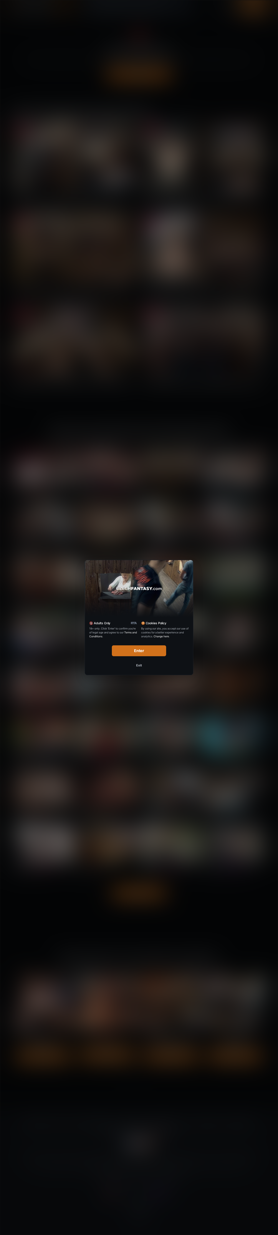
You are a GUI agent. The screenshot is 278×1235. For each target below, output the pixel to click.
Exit (139, 665)
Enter (139, 650)
